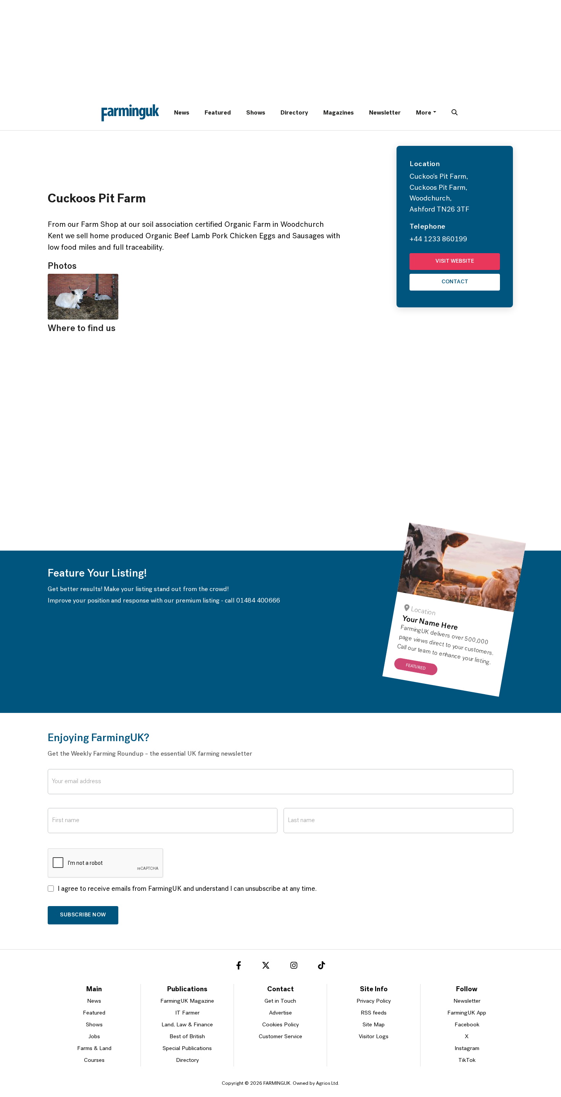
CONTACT (455, 282)
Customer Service (280, 1037)
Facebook (467, 1025)
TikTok (467, 1060)
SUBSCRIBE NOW (83, 915)
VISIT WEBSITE (454, 261)
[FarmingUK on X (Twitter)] (265, 966)
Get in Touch (280, 1001)
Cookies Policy (280, 1025)
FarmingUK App (466, 1013)
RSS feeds (374, 1013)
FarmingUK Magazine (187, 1001)
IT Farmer (187, 1013)
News (181, 113)
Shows (255, 113)
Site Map (374, 1025)
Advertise (280, 1013)
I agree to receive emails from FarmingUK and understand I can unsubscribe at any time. (187, 889)
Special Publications (187, 1049)
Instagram (467, 1049)
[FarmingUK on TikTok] (321, 966)
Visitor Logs (374, 1037)
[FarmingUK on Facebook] (239, 966)
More (423, 113)
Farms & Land (94, 1049)
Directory (294, 113)
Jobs (94, 1037)
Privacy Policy (373, 1001)
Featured (218, 113)
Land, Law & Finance (187, 1025)
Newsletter (385, 113)
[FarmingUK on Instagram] (294, 966)
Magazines (338, 113)
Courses (94, 1060)
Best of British (187, 1037)
